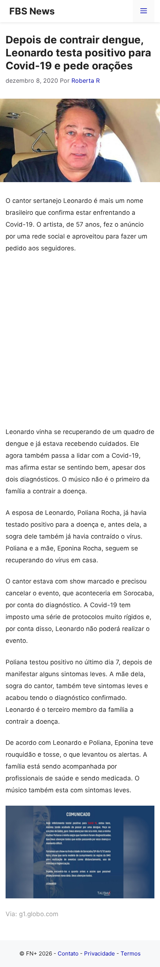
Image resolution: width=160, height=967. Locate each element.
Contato (68, 953)
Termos (131, 953)
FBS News (32, 11)
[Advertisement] (80, 343)
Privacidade (99, 953)
